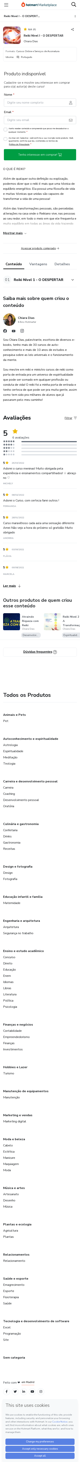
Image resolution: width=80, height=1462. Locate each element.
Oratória (8, 806)
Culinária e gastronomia (21, 824)
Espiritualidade (13, 751)
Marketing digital (14, 1121)
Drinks (7, 836)
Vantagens (38, 264)
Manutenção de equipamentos (26, 1091)
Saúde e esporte (15, 1279)
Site (6, 1340)
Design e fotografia (17, 866)
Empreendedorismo (16, 1037)
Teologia (9, 763)
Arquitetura (11, 927)
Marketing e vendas (17, 1115)
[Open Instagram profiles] (41, 1391)
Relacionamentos (16, 1255)
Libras (7, 988)
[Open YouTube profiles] (32, 1391)
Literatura (10, 994)
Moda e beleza (14, 1139)
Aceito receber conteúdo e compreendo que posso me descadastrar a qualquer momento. (39, 130)
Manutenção (11, 1097)
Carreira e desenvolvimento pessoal (30, 781)
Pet (5, 721)
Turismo (8, 1073)
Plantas (8, 1237)
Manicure (9, 1158)
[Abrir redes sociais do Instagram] (22, 332)
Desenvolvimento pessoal (21, 800)
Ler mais (9, 586)
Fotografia (10, 879)
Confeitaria (10, 830)
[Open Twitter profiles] (15, 1391)
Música (7, 1206)
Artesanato (11, 1194)
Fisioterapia (11, 1297)
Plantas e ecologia (17, 1224)
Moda (7, 1170)
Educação (9, 970)
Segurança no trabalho (18, 933)
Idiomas (8, 982)
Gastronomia (11, 842)
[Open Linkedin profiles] (24, 1391)
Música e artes (14, 1188)
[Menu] (6, 5)
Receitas (9, 849)
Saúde (7, 1303)
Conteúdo (14, 264)
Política (8, 1000)
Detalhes (62, 264)
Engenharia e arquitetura (21, 921)
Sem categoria (14, 1358)
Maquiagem (11, 1164)
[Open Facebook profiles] (6, 1391)
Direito (7, 963)
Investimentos (13, 1049)
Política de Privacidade (19, 144)
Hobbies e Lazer (15, 1067)
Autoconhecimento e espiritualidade (30, 739)
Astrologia (10, 745)
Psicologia (10, 1007)
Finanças (9, 1043)
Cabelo (8, 1145)
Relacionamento (14, 1261)
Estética (9, 1152)
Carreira (8, 788)
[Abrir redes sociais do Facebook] (5, 332)
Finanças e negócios (18, 1024)
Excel (7, 1327)
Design (8, 873)
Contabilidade (12, 1031)
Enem (7, 976)
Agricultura (10, 1230)
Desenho (9, 1200)
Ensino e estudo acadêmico (23, 951)
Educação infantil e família (23, 897)
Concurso (9, 957)
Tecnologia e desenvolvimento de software (36, 1321)
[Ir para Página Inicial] (39, 5)
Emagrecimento (13, 1285)
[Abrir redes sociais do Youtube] (14, 332)
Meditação (10, 757)
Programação (12, 1334)
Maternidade (11, 903)
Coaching (9, 794)
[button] (35, 279)
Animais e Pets (14, 715)
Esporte (8, 1291)
